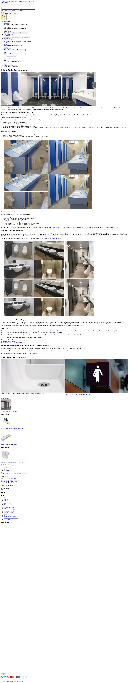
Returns (5, 504)
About (5, 497)
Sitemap (5, 508)
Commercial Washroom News (12, 65)
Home (5, 64)
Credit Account (7, 503)
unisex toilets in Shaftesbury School (52, 238)
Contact (5, 502)
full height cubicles (97, 233)
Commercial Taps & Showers (7, 30)
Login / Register (11, 12)
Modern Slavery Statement (10, 516)
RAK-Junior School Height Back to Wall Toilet (12, 462)
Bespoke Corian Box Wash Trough (9, 444)
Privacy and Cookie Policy (10, 510)
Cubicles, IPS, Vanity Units (7, 22)
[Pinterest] (6, 469)
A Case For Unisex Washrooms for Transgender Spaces (78, 394)
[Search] (21, 10)
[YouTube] (6, 470)
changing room (54, 332)
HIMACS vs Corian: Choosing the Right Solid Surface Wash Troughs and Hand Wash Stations (23, 393)
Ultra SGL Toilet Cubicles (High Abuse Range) (12, 411)
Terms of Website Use (9, 511)
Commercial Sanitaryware (7, 26)
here (26, 238)
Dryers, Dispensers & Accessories (8, 35)
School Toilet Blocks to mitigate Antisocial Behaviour (24, 353)
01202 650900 (8, 1)
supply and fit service (48, 334)
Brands (5, 506)
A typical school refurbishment (8, 341)
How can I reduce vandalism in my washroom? (12, 342)
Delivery (6, 500)
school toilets (19, 214)
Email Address (6, 473)
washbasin (79, 227)
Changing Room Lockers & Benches (8, 39)
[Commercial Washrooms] (8, 7)
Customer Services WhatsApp (11, 518)
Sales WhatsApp (7, 519)
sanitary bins (30, 227)
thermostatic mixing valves (19, 331)
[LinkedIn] (6, 467)
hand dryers (124, 323)
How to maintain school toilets (8, 339)
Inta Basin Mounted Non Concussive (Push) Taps (12, 428)
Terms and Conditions (9, 512)
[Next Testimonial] (4, 674)
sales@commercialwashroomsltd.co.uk (10, 480)
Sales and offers (4, 2)
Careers (5, 514)
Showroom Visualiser (9, 507)
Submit (26, 473)
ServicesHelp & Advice (7, 47)
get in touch (59, 334)
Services (6, 499)
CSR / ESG (6, 515)
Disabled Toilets (6, 43)
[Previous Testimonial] (2, 674)
